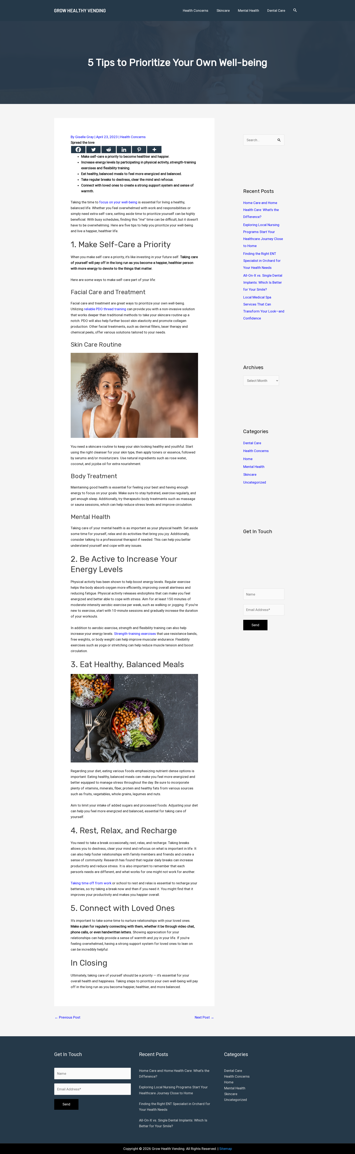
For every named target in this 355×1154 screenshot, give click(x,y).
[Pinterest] (139, 149)
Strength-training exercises (135, 634)
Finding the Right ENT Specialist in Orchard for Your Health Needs (262, 261)
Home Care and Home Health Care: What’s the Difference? (261, 210)
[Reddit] (108, 149)
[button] (295, 10)
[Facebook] (78, 149)
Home (247, 459)
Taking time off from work (91, 883)
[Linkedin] (124, 149)
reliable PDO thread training (105, 309)
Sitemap (225, 1149)
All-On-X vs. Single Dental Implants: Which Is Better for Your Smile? (262, 282)
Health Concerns (133, 137)
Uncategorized (254, 482)
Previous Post (67, 1017)
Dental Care (252, 443)
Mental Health (253, 467)
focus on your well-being (118, 202)
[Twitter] (93, 149)
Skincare (249, 474)
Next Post (204, 1017)
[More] (154, 149)
